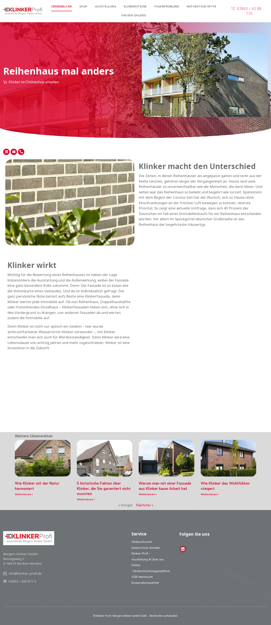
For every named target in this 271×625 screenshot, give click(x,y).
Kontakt (154, 548)
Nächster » (144, 505)
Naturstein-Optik (201, 6)
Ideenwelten (61, 6)
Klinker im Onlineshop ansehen (34, 82)
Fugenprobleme (166, 6)
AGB (134, 577)
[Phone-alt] (21, 152)
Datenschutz (140, 548)
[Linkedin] (6, 152)
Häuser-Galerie (133, 15)
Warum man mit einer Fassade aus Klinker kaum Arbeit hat (165, 486)
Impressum (145, 577)
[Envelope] (14, 152)
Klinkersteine (135, 6)
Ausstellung (105, 6)
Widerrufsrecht (141, 542)
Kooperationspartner (145, 583)
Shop (83, 6)
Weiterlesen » (24, 494)
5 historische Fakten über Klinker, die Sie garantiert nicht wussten (104, 488)
